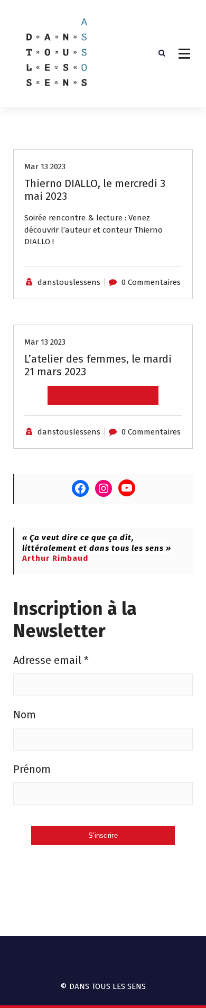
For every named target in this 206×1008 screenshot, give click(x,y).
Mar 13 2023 (44, 166)
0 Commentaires (151, 282)
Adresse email (51, 660)
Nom (24, 714)
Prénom (32, 769)
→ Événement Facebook (103, 395)
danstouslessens (69, 282)
